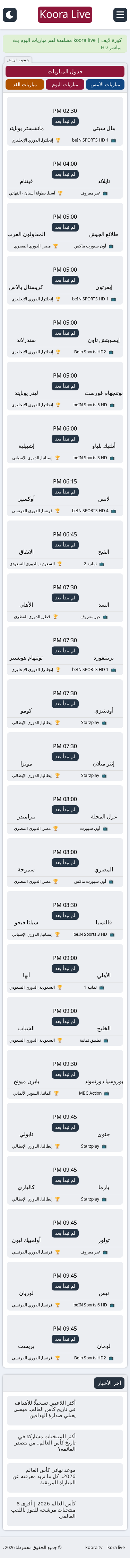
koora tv (94, 1547)
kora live (116, 1547)
